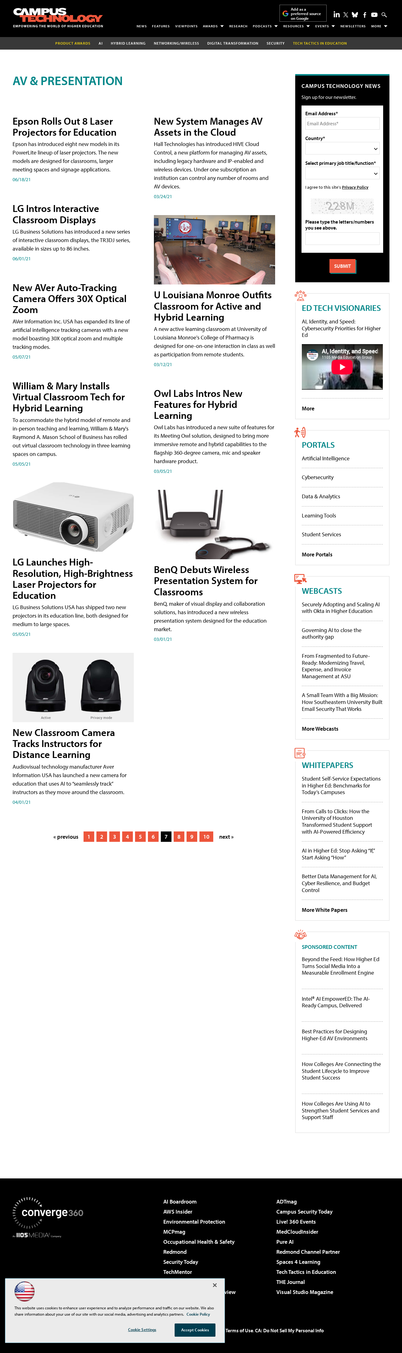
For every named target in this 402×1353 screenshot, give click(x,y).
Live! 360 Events (296, 1221)
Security (276, 43)
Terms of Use (239, 1330)
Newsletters (353, 26)
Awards (210, 26)
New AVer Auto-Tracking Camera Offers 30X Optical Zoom (70, 298)
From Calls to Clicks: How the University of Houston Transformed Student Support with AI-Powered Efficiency (337, 821)
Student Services (321, 534)
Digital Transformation (232, 43)
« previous (66, 836)
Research (238, 26)
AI (101, 43)
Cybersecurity (318, 477)
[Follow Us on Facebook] (365, 15)
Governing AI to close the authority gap (331, 633)
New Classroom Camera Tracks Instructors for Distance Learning (64, 743)
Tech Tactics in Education (306, 1271)
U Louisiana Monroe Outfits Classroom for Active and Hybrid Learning (213, 305)
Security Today (180, 1261)
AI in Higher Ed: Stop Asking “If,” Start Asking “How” (338, 854)
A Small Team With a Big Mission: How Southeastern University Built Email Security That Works (342, 701)
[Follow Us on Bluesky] (355, 15)
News (142, 26)
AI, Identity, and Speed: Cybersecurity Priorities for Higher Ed (341, 328)
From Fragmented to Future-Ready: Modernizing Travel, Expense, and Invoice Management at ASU (336, 666)
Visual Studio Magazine (304, 1292)
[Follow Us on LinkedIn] (337, 14)
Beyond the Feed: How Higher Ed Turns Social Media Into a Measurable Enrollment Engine (340, 966)
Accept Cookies (195, 1329)
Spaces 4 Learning (298, 1261)
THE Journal (290, 1281)
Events (322, 26)
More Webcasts (320, 728)
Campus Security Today (304, 1211)
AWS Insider (177, 1211)
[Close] (215, 1285)
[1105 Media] (50, 1270)
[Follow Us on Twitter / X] (345, 14)
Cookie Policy (198, 1314)
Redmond (175, 1251)
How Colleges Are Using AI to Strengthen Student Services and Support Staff (340, 1110)
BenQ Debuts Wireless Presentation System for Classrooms (206, 580)
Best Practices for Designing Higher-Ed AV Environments (334, 1035)
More (376, 26)
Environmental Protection (194, 1221)
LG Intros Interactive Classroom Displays (56, 213)
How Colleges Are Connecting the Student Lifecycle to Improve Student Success (341, 1071)
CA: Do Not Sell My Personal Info (289, 1330)
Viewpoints (186, 26)
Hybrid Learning (128, 43)
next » (226, 836)
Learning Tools (319, 515)
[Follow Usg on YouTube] (374, 15)
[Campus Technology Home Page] (58, 17)
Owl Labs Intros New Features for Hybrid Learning (198, 404)
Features (161, 26)
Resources (293, 26)
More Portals (317, 554)
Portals (318, 444)
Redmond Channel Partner (308, 1251)
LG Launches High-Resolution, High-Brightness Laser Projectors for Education (73, 578)
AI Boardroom (180, 1201)
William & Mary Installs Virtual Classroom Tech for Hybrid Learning (69, 396)
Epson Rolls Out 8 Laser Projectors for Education (65, 126)
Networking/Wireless (176, 43)
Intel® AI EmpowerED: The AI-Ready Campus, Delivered (336, 1002)
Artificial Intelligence (326, 458)
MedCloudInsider (297, 1231)
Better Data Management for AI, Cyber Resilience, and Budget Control (339, 883)
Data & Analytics (321, 496)
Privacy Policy (355, 187)
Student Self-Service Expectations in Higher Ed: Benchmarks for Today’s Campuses (341, 785)
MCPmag (174, 1231)
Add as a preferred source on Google (306, 13)
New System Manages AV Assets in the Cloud (208, 126)
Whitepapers (327, 764)
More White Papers (325, 909)
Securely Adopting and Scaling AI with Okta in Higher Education (341, 608)
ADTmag (286, 1201)
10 (206, 836)
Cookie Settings (142, 1329)
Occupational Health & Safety (199, 1241)
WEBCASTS (322, 590)
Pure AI (285, 1241)
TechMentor (177, 1271)
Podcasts (262, 26)
